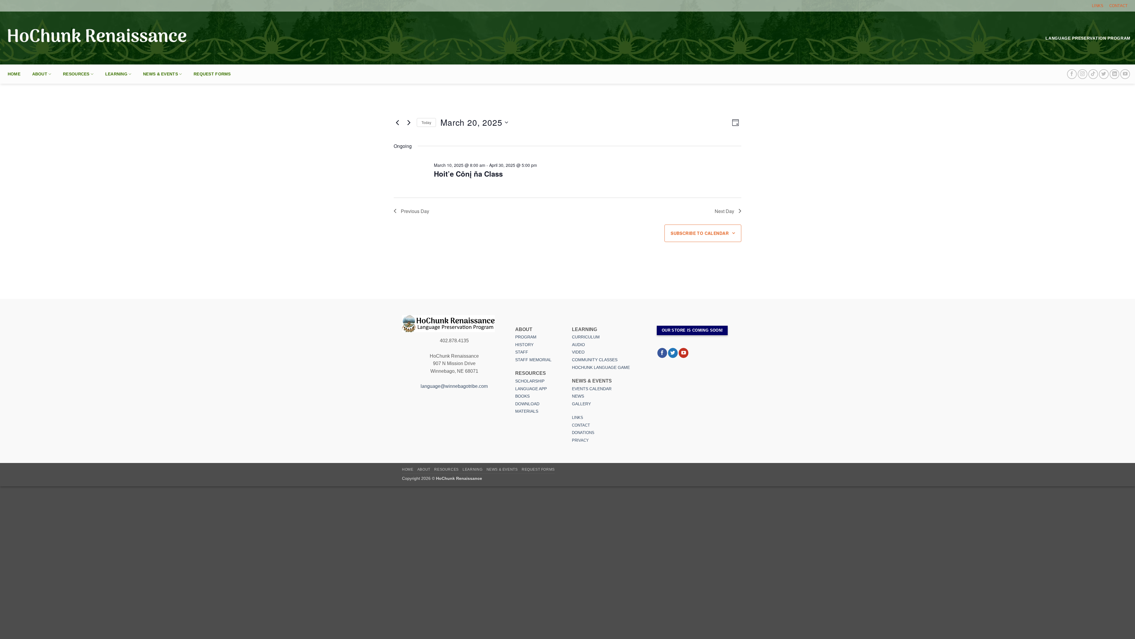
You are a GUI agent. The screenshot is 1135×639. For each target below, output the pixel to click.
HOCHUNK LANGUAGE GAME (601, 367)
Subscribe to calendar (700, 233)
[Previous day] (397, 122)
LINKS (1097, 6)
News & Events (160, 74)
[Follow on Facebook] (1072, 74)
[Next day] (408, 122)
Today (426, 122)
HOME (14, 74)
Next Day (724, 211)
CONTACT (1118, 6)
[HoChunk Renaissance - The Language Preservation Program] (96, 38)
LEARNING (116, 74)
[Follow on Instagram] (1082, 74)
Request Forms (212, 74)
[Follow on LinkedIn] (1114, 74)
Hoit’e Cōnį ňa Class (468, 174)
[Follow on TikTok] (1093, 74)
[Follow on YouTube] (1125, 74)
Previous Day (415, 211)
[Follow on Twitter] (1104, 74)
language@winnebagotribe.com (454, 386)
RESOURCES (76, 74)
